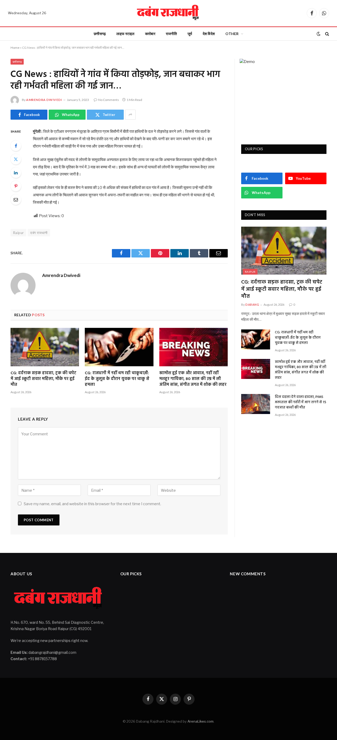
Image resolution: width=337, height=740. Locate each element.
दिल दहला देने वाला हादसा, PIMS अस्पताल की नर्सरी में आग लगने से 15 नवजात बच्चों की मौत (300, 402)
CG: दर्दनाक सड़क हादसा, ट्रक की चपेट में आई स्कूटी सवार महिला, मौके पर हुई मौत (43, 379)
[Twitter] (16, 159)
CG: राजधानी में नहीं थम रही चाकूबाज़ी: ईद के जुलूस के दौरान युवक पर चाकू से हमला (117, 379)
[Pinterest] (16, 186)
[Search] (326, 34)
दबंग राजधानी (38, 233)
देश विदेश (209, 33)
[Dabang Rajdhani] (168, 13)
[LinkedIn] (16, 172)
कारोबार (150, 33)
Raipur (250, 271)
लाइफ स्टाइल (125, 33)
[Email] (16, 199)
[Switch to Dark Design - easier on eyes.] (318, 34)
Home (15, 48)
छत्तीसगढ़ (100, 33)
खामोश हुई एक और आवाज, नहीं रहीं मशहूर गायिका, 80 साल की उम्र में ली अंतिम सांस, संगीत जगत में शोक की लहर (192, 379)
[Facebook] (16, 145)
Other (232, 33)
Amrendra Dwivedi (44, 100)
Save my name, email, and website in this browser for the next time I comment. (92, 504)
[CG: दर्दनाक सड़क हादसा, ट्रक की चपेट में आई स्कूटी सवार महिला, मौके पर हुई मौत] (45, 347)
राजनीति (171, 33)
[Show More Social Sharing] (130, 115)
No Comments (108, 100)
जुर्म (189, 33)
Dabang (252, 304)
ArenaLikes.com (200, 721)
